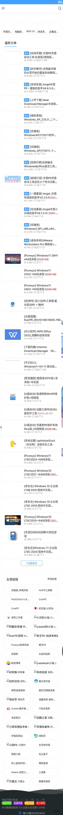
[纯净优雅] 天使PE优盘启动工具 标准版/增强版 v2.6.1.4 (40, 76)
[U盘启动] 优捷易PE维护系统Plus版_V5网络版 (41, 447)
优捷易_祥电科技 (19, 609)
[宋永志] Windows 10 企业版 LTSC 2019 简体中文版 (41, 524)
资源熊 (14, 673)
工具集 (48, 791)
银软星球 (43, 782)
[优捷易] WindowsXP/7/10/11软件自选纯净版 (40, 154)
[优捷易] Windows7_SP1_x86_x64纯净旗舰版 (40, 247)
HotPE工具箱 (45, 609)
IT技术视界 (44, 727)
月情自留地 (56, 745)
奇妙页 (21, 718)
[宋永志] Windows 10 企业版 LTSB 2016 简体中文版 (41, 508)
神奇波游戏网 (18, 709)
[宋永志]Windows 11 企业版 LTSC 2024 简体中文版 (40, 570)
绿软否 (42, 754)
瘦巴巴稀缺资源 (47, 709)
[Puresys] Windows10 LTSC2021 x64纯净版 (41, 493)
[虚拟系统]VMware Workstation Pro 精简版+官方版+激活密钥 (40, 263)
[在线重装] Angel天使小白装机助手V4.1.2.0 (41, 232)
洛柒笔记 (15, 736)
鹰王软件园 (44, 700)
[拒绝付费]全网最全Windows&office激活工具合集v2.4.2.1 (40, 185)
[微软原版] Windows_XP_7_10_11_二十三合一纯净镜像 (41, 138)
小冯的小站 (56, 636)
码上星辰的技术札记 (21, 782)
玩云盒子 (43, 773)
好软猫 (21, 691)
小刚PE (22, 764)
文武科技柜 (44, 673)
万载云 (21, 800)
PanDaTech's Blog (20, 618)
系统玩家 (52, 691)
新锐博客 (15, 682)
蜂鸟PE (42, 663)
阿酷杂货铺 (28, 645)
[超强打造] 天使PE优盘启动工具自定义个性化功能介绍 (41, 200)
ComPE (42, 618)
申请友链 (52, 597)
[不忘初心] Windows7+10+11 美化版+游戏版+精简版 (39, 385)
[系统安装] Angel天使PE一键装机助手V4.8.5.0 (39, 107)
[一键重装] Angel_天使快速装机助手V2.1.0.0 (41, 216)
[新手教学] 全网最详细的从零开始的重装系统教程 (40, 91)
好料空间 (24, 700)
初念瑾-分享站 (46, 627)
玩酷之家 (52, 736)
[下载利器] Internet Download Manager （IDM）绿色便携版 (41, 369)
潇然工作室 (17, 636)
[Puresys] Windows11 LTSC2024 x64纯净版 (37, 478)
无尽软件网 (44, 764)
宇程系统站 (17, 754)
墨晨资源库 (44, 800)
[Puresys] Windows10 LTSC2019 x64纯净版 (41, 539)
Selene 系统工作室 (20, 791)
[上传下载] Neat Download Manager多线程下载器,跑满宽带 (40, 122)
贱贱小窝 (15, 773)
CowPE (15, 627)
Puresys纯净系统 (20, 663)
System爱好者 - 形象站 (23, 727)
